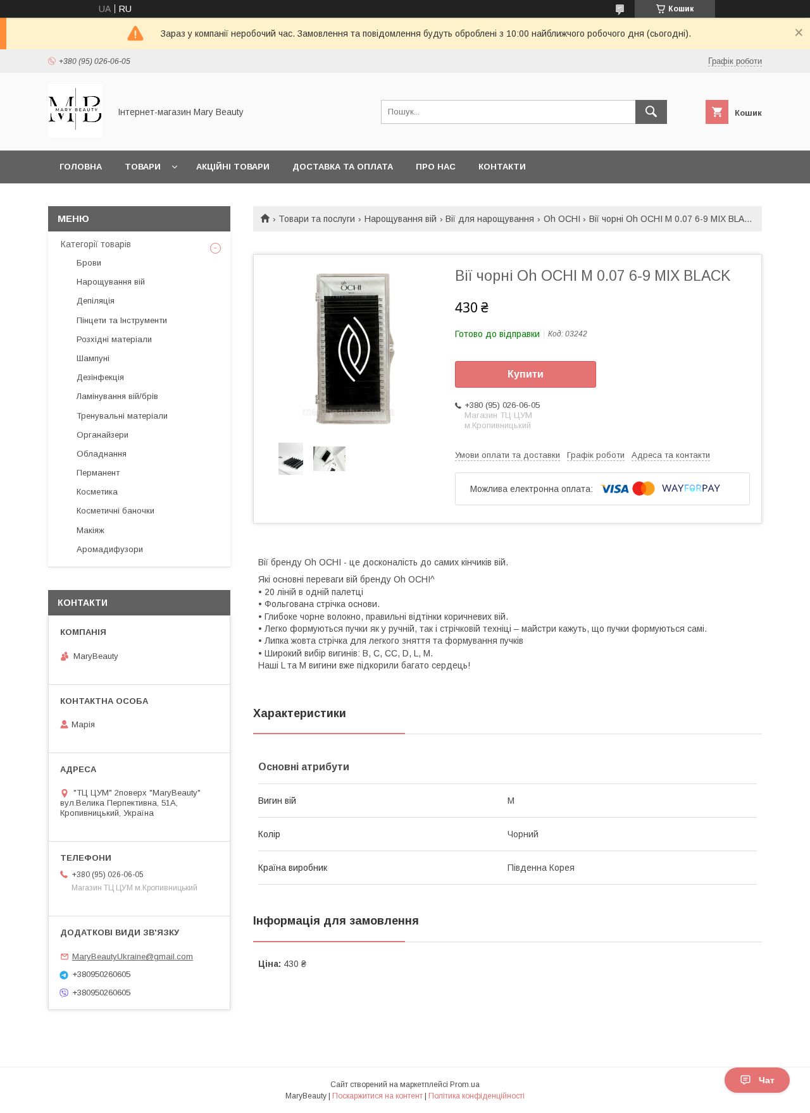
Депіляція (96, 300)
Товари (143, 166)
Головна (80, 166)
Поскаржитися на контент (377, 1095)
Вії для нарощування (490, 219)
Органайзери (102, 435)
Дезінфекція (100, 377)
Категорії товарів (96, 244)
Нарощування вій (400, 219)
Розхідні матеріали (114, 339)
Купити (526, 374)
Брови (89, 262)
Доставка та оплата (342, 166)
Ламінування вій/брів (117, 396)
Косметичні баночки (115, 510)
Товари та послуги (316, 219)
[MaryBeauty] (75, 134)
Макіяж (90, 530)
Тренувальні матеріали (122, 416)
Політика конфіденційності (476, 1095)
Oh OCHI (562, 219)
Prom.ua (465, 1084)
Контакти (502, 166)
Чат (767, 1080)
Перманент (98, 472)
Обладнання (102, 453)
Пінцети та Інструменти (122, 320)
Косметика (97, 491)
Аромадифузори (110, 549)
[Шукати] (651, 112)
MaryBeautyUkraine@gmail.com (132, 956)
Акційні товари (233, 166)
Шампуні (93, 358)
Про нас (436, 166)
